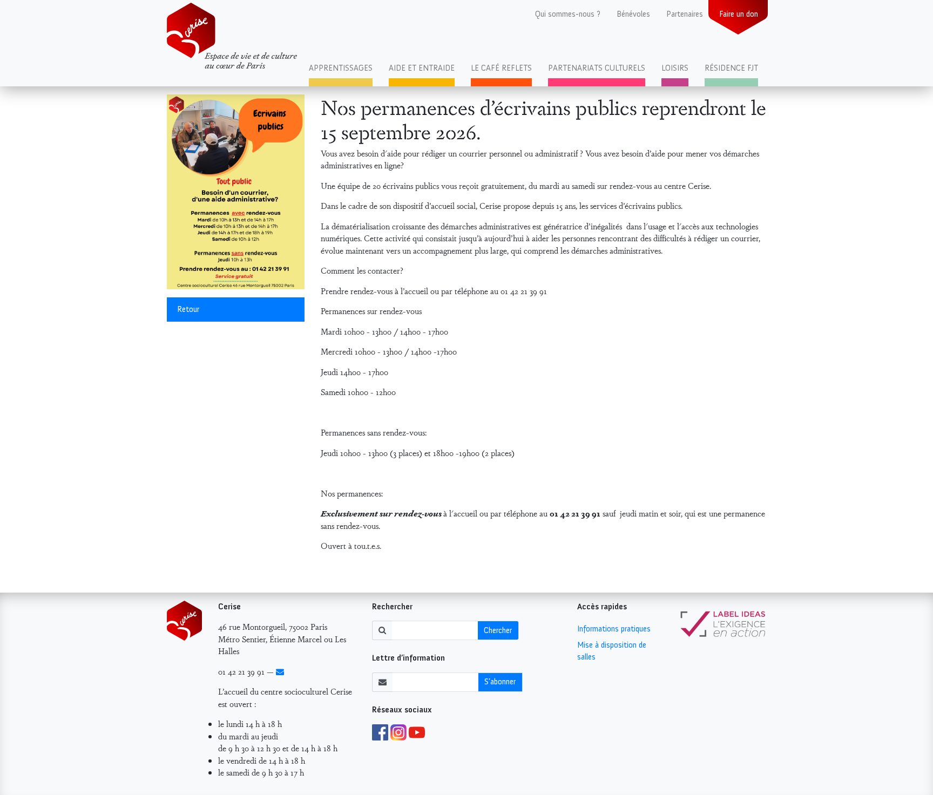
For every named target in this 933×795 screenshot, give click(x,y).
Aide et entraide (422, 68)
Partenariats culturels (596, 68)
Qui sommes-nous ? (567, 14)
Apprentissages (341, 68)
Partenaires (684, 14)
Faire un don (738, 14)
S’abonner (500, 682)
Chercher (498, 630)
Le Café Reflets (501, 68)
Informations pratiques (614, 629)
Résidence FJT (731, 68)
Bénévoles (633, 14)
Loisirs (674, 68)
